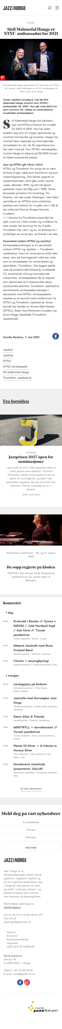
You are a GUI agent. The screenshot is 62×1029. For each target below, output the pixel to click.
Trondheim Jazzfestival (17, 377)
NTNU (7, 361)
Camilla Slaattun (12, 907)
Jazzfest (8, 349)
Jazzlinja (8, 355)
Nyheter (11, 932)
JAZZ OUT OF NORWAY (21, 946)
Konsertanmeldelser (18, 939)
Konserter (12, 935)
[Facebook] (20, 984)
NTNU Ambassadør (15, 366)
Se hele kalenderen (31, 788)
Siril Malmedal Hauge (16, 372)
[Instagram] (27, 984)
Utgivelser (12, 943)
